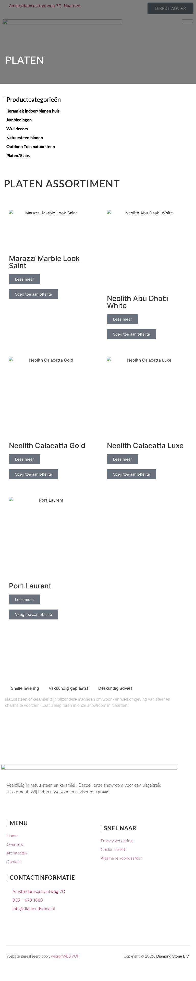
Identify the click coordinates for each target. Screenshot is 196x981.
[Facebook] (11, 809)
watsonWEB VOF (65, 956)
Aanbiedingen (19, 120)
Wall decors (17, 129)
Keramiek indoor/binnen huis (32, 111)
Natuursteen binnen (24, 138)
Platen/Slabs (18, 156)
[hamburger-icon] (187, 21)
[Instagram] (23, 809)
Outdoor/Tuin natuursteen (30, 147)
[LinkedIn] (36, 809)
